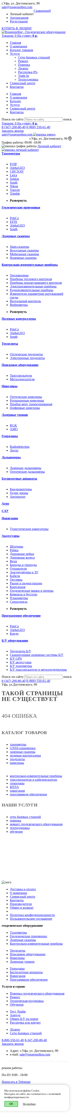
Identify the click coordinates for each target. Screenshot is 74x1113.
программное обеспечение (28, 794)
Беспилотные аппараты (26, 972)
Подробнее (29, 1103)
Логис (14, 450)
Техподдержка (28, 79)
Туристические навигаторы (29, 529)
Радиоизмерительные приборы (31, 290)
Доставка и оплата (23, 889)
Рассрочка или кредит (25, 1022)
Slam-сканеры (19, 246)
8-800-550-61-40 (13, 1040)
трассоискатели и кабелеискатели (33, 779)
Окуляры (16, 579)
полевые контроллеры (25, 755)
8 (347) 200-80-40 (13, 127)
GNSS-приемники (23, 748)
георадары (17, 783)
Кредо (14, 633)
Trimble (15, 193)
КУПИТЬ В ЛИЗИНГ (17, 28)
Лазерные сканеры (23, 940)
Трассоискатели (21, 375)
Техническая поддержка (27, 1001)
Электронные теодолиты (27, 358)
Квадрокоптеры (21, 489)
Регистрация (19, 21)
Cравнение (42, 10)
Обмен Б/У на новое (24, 1019)
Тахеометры (18, 932)
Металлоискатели (22, 379)
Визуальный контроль (25, 301)
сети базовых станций (25, 817)
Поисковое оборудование (27, 954)
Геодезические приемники (28, 936)
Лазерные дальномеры (25, 468)
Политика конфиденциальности (32, 915)
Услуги (15, 53)
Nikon (14, 186)
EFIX (13, 221)
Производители (21, 904)
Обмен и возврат (22, 907)
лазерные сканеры (22, 752)
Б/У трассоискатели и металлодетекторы (38, 669)
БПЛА (14, 787)
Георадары (17, 968)
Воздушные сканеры (24, 250)
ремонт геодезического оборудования (36, 824)
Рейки (14, 550)
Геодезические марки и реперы (31, 590)
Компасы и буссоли (23, 594)
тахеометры (18, 744)
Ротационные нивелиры (27, 400)
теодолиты (17, 759)
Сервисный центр (22, 83)
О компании (18, 46)
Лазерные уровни (22, 961)
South (13, 182)
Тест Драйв (18, 1011)
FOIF (13, 164)
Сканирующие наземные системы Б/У (36, 655)
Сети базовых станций (34, 57)
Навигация (17, 976)
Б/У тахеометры (21, 666)
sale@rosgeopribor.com (17, 7)
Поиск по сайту (13, 119)
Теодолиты (17, 950)
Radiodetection (19, 446)
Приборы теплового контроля (31, 279)
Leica (13, 175)
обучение (16, 831)
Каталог (15, 101)
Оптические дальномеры (27, 471)
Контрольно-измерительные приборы (36, 943)
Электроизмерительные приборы (33, 286)
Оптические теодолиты (26, 354)
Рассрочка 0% (27, 72)
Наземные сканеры (23, 257)
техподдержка (20, 828)
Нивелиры (17, 958)
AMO (14, 429)
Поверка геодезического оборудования (37, 993)
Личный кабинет (49, 146)
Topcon (15, 190)
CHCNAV (17, 171)
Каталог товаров (21, 50)
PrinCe (14, 218)
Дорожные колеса (22, 557)
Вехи (13, 561)
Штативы (16, 546)
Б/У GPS (16, 658)
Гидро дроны (19, 493)
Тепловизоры (19, 275)
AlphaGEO (17, 168)
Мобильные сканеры (24, 254)
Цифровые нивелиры (25, 408)
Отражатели (18, 568)
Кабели (15, 576)
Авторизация (19, 17)
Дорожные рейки (22, 554)
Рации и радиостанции (26, 583)
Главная (15, 42)
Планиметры (19, 598)
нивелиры (17, 763)
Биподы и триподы (23, 565)
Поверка (24, 64)
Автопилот (17, 496)
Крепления (17, 587)
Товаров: (20, 35)
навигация (17, 790)
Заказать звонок (13, 131)
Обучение (17, 1004)
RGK (13, 425)
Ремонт (23, 61)
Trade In (23, 75)
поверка (15, 820)
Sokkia (14, 179)
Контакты (17, 87)
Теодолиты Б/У (20, 651)
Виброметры (19, 305)
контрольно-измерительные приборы (36, 776)
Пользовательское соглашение (31, 918)
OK (11, 1103)
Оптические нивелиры (26, 397)
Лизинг (23, 68)
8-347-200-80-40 (36, 1040)
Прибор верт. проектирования (31, 404)
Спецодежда (18, 601)
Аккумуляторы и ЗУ (24, 572)
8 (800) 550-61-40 (38, 127)
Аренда (15, 1015)
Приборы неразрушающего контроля (36, 282)
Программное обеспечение (29, 979)
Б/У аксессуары (20, 662)
